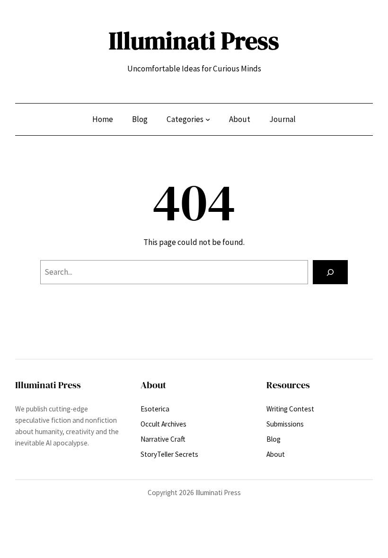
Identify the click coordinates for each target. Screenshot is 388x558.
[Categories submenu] (207, 119)
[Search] (330, 272)
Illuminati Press (194, 40)
